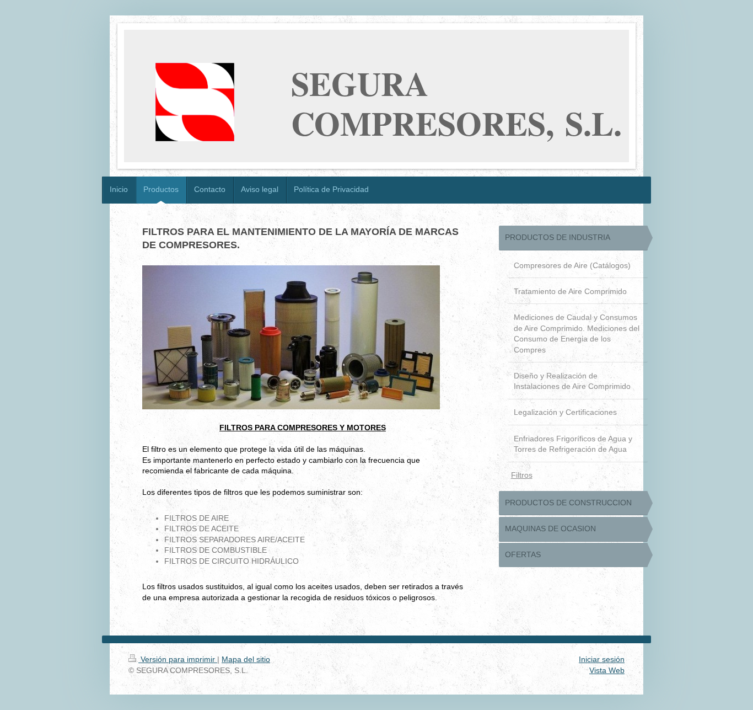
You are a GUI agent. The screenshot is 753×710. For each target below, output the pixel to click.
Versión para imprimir (177, 659)
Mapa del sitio (246, 659)
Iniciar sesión (602, 659)
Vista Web (607, 670)
